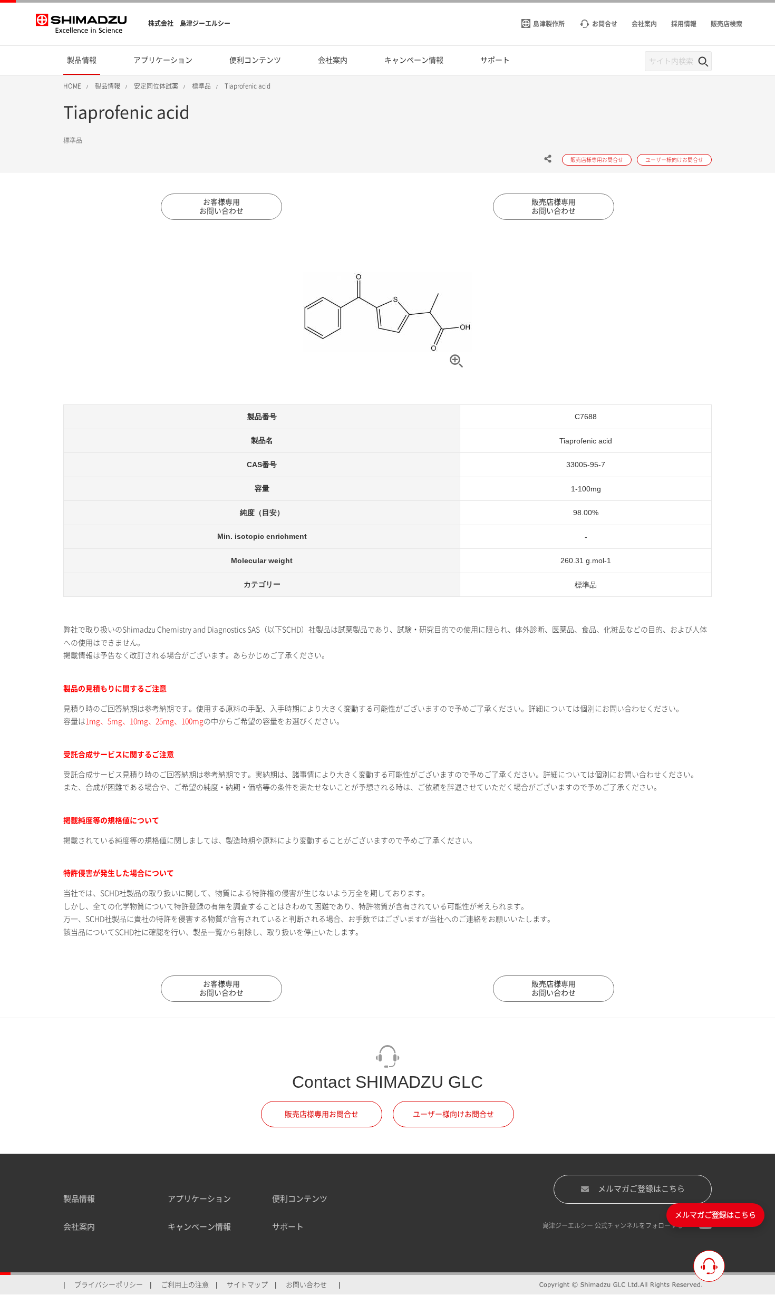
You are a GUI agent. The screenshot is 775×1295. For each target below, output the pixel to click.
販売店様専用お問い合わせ (553, 206)
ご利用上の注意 (185, 1284)
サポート (288, 1227)
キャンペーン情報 (199, 1227)
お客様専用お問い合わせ (221, 206)
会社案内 (79, 1227)
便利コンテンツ (299, 1199)
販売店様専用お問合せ (322, 1114)
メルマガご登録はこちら (641, 1189)
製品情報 (79, 1199)
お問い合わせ (306, 1284)
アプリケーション (199, 1199)
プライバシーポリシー (108, 1284)
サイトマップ (247, 1284)
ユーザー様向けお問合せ (453, 1114)
